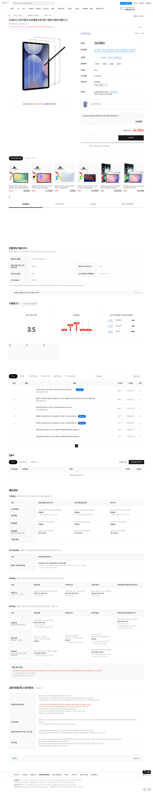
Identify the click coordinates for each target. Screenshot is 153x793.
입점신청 (33, 775)
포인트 (119, 64)
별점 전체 (136, 376)
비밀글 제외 (123, 462)
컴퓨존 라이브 (100, 9)
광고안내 (74, 775)
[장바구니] (143, 9)
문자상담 (81, 786)
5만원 (111, 64)
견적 (23, 9)
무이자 (97, 64)
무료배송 (38, 9)
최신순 (13, 376)
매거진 (77, 9)
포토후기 (45, 376)
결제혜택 (85, 9)
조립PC (12, 9)
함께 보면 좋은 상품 (16, 158)
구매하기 (131, 138)
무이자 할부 (97, 76)
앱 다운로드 (94, 775)
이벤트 (52, 9)
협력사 (67, 775)
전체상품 (99, 376)
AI (18, 9)
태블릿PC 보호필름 (33, 15)
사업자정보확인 (33, 782)
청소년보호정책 (57, 775)
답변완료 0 (23, 462)
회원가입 (141, 3)
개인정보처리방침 (44, 775)
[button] (138, 8)
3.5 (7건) (103, 58)
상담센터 (148, 3)
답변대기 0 (34, 462)
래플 (91, 9)
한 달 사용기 (70, 376)
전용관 (70, 9)
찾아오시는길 (84, 775)
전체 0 (13, 462)
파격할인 (31, 9)
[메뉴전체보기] (3, 9)
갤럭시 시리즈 (48, 15)
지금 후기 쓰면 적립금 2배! (114, 58)
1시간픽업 (46, 9)
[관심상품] (87, 138)
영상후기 (33, 376)
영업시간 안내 (72, 784)
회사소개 (16, 775)
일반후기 (57, 376)
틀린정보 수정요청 (138, 16)
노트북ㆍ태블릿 (17, 16)
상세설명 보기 (39, 688)
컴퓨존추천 (61, 9)
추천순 (22, 376)
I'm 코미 (127, 3)
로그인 (135, 3)
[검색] (52, 3)
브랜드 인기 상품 (30, 158)
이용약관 (24, 775)
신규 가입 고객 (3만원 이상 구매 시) (39, 104)
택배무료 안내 (113, 92)
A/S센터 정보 (136, 758)
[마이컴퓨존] (149, 9)
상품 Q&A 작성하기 (136, 462)
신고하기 (138, 293)
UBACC (14, 758)
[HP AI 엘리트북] (147, 775)
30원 (95, 70)
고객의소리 (74, 786)
